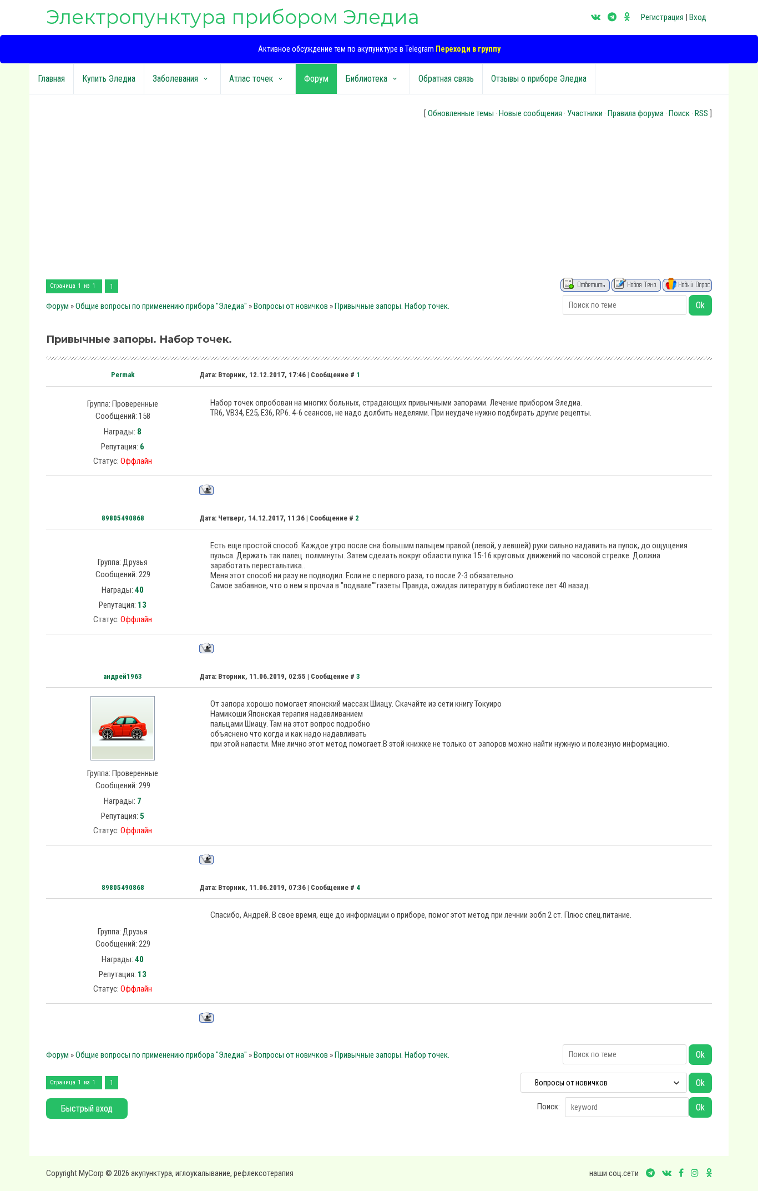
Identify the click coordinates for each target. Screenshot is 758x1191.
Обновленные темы (461, 113)
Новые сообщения (530, 113)
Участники (585, 113)
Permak (123, 375)
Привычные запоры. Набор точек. (392, 306)
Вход (697, 17)
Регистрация (662, 17)
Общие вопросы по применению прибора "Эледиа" (161, 306)
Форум (57, 306)
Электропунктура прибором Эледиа (233, 17)
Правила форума (636, 113)
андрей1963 (122, 676)
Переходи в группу (468, 48)
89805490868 (123, 518)
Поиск (679, 113)
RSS (701, 113)
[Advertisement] (379, 200)
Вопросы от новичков (291, 306)
